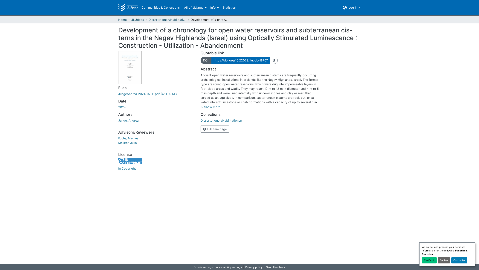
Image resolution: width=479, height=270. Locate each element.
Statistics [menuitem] (229, 7)
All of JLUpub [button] (194, 7)
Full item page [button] (216, 129)
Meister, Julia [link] (127, 143)
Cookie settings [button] (203, 267)
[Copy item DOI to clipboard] (274, 60)
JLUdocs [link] (137, 20)
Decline (444, 260)
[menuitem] (195, 7)
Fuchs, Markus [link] (128, 138)
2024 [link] (122, 107)
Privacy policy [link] (254, 267)
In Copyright (127, 168)
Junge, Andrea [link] (128, 120)
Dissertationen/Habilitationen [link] (167, 20)
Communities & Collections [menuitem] (160, 7)
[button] (128, 7)
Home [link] (122, 20)
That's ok (429, 260)
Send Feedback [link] (275, 267)
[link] (157, 94)
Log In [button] (353, 7)
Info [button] (213, 7)
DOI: (206, 60)
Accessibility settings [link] (229, 267)
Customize (459, 260)
